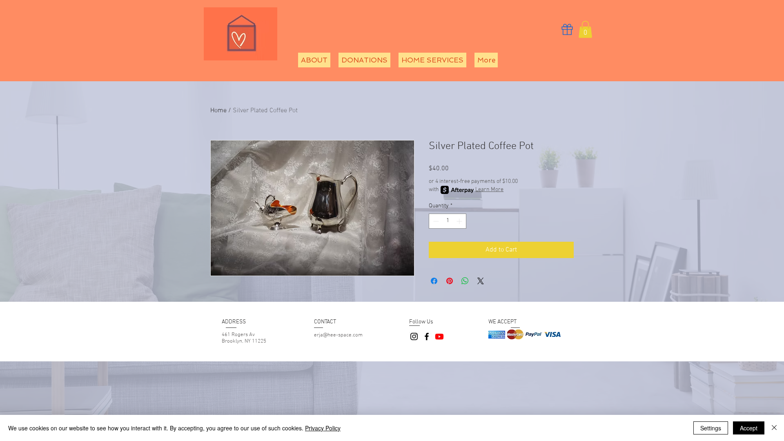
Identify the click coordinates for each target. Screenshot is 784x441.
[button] (585, 29)
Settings (710, 428)
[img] (496, 334)
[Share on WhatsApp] (465, 281)
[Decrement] (435, 221)
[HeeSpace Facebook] (427, 336)
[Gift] (567, 29)
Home (218, 111)
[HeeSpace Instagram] (414, 336)
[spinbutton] (447, 221)
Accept (748, 428)
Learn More (489, 189)
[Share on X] (481, 281)
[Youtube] (439, 336)
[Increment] (460, 221)
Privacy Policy (323, 428)
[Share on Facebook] (434, 281)
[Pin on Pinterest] (449, 281)
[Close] (774, 427)
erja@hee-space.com (338, 335)
